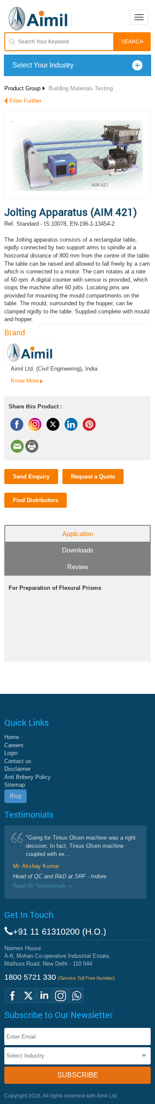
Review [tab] (77, 566)
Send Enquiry (31, 476)
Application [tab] (77, 533)
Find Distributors (35, 500)
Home (11, 737)
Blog (15, 796)
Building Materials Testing (81, 88)
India (91, 368)
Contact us (17, 761)
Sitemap (14, 785)
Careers (14, 745)
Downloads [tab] (77, 550)
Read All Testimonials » (42, 886)
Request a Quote (93, 476)
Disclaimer (17, 769)
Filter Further (25, 101)
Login (11, 753)
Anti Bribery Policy (27, 777)
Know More (25, 380)
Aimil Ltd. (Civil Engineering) (46, 368)
